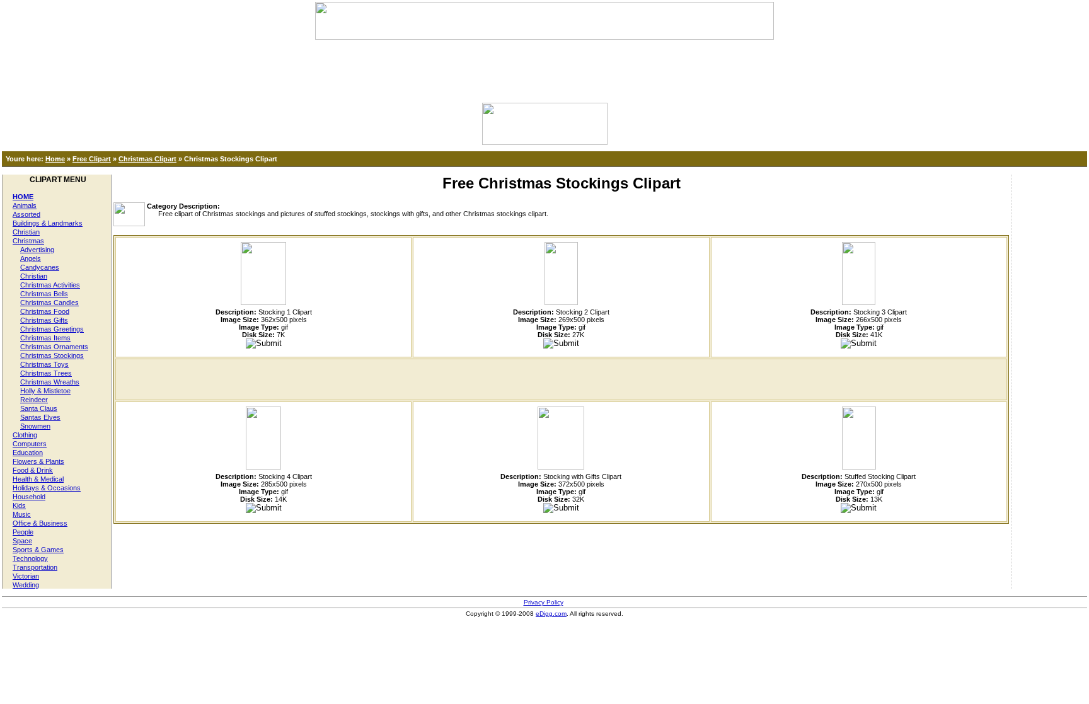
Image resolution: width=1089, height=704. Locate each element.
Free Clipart (91, 159)
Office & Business (40, 523)
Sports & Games (38, 549)
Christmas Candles (49, 302)
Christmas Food (44, 311)
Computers (30, 443)
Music (22, 514)
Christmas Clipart (147, 159)
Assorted (26, 214)
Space (22, 541)
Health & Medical (38, 479)
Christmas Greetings (52, 329)
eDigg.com (551, 613)
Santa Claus (38, 408)
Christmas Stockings (52, 355)
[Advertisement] (544, 68)
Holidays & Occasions (47, 488)
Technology (30, 558)
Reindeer (34, 399)
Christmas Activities (50, 285)
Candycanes (39, 267)
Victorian (26, 576)
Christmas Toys (44, 364)
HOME (23, 196)
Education (28, 452)
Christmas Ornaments (54, 346)
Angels (30, 258)
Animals (25, 205)
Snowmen (35, 426)
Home (55, 159)
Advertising (37, 249)
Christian (26, 232)
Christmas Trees (46, 373)
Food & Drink (33, 470)
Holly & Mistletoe (45, 391)
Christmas (28, 241)
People (23, 532)
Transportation (35, 567)
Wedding (26, 585)
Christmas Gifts (44, 320)
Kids (19, 505)
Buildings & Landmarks (48, 223)
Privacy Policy (543, 602)
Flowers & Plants (38, 461)
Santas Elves (40, 417)
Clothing (25, 435)
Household (29, 496)
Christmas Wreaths (49, 382)
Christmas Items (45, 338)
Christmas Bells (44, 293)
